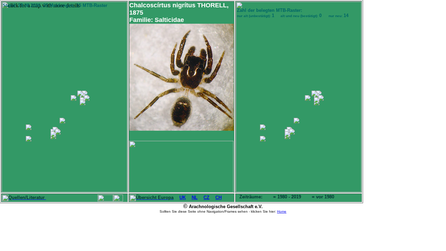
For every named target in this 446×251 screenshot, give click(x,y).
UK (182, 197)
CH (218, 197)
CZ (206, 197)
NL (195, 197)
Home (281, 211)
